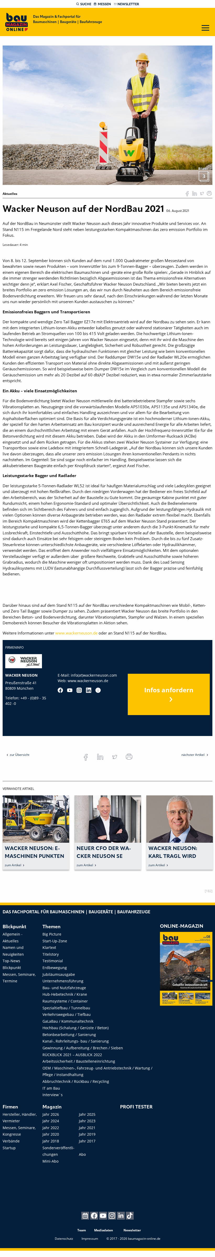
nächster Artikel (193, 754)
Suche (85, 4)
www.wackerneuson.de (76, 633)
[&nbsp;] (107, 114)
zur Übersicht (19, 754)
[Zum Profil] (98, 690)
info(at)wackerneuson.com (94, 675)
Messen (104, 4)
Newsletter (128, 4)
